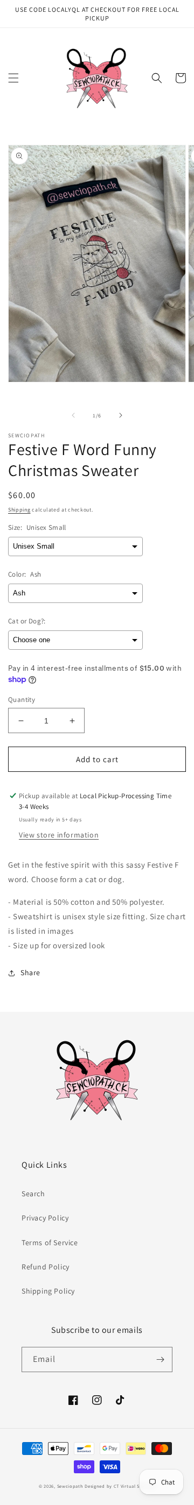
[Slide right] (121, 415)
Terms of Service (50, 1242)
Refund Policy (46, 1267)
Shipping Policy (48, 1291)
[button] (13, 78)
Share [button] (30, 972)
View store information (59, 835)
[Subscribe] (160, 1359)
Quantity (21, 699)
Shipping (19, 509)
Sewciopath (70, 1486)
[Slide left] (73, 415)
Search (33, 1193)
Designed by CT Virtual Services (120, 1486)
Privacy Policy (45, 1218)
